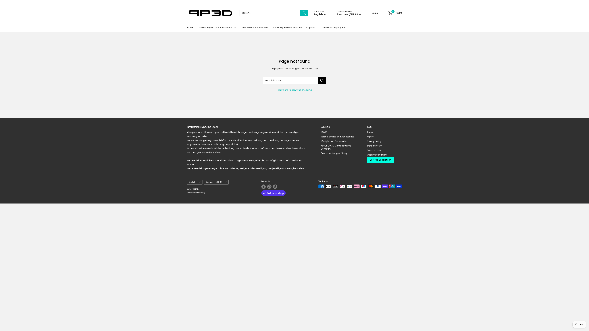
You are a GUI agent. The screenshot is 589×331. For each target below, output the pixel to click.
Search (370, 132)
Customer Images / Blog (333, 27)
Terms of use (374, 150)
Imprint (370, 136)
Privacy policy (374, 141)
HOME (190, 27)
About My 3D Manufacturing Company (294, 27)
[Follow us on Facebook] (263, 187)
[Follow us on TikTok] (275, 187)
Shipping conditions (377, 154)
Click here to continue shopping (294, 89)
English (192, 182)
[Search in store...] (322, 80)
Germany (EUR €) (214, 182)
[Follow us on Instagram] (269, 187)
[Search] (304, 13)
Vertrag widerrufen (380, 159)
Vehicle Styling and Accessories (215, 27)
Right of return (374, 145)
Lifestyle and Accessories (254, 27)
